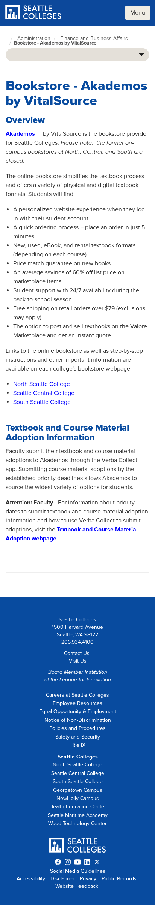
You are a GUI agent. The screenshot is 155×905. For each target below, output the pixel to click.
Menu (137, 12)
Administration (33, 38)
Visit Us (78, 661)
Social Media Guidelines (77, 871)
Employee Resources (77, 703)
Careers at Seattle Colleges (77, 695)
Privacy (88, 878)
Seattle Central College (43, 393)
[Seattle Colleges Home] (33, 12)
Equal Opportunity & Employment (77, 711)
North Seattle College (41, 384)
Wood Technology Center (77, 823)
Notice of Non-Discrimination (77, 720)
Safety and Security (77, 737)
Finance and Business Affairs (94, 38)
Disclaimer (62, 878)
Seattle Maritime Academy (78, 815)
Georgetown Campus (77, 790)
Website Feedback (76, 886)
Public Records (119, 878)
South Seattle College (42, 402)
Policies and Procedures (77, 728)
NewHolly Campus (77, 798)
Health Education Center (77, 806)
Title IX (77, 745)
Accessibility (31, 878)
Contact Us (77, 653)
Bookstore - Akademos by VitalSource (55, 43)
